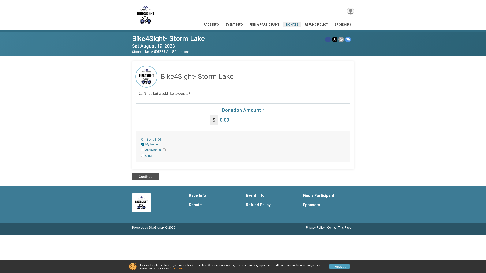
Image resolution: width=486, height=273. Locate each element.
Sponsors (343, 24)
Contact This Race (339, 227)
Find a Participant (264, 24)
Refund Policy (316, 24)
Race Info (211, 24)
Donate (292, 24)
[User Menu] (350, 11)
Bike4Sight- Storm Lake (168, 39)
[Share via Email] (341, 39)
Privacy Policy (315, 227)
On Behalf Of (151, 139)
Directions (182, 52)
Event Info (234, 24)
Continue (145, 177)
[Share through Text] (348, 39)
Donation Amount (243, 110)
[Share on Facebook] (328, 39)
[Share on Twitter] (334, 39)
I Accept (339, 266)
